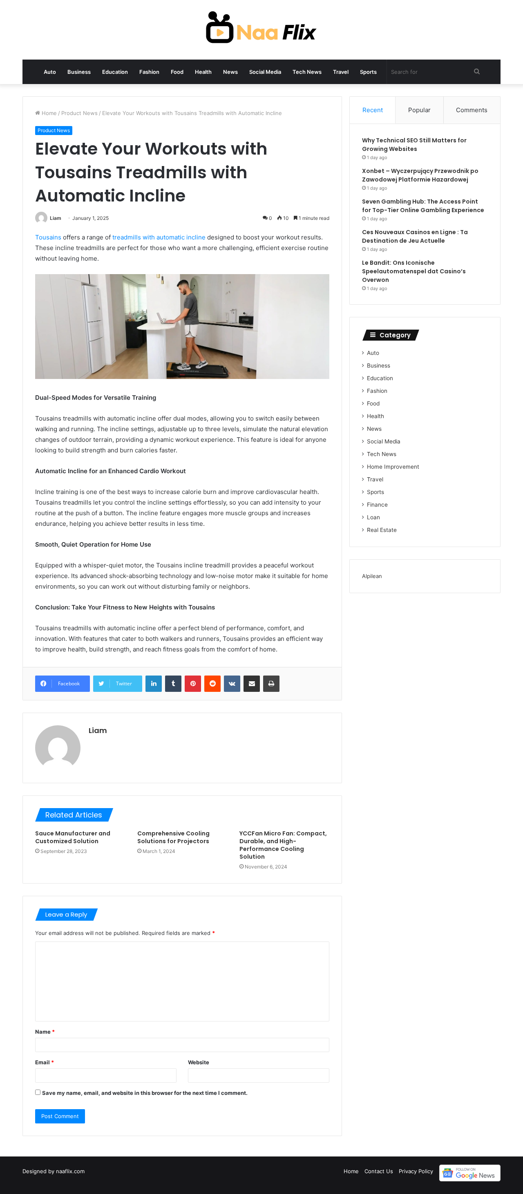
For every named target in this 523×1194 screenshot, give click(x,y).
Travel (341, 72)
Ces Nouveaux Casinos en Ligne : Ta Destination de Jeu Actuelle (415, 236)
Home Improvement (393, 466)
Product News (79, 113)
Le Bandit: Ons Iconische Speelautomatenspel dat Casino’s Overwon (414, 271)
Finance (377, 504)
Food (177, 72)
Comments (471, 110)
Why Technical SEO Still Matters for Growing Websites (414, 144)
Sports (368, 72)
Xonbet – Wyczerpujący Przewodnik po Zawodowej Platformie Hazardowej (420, 175)
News (230, 72)
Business (79, 72)
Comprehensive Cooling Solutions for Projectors (173, 837)
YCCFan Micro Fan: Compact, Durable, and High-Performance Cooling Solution (283, 845)
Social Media (265, 72)
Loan (373, 517)
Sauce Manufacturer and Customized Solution (72, 837)
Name (45, 1031)
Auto (50, 72)
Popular (419, 110)
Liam (55, 218)
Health (203, 72)
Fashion (149, 72)
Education (115, 72)
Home (48, 113)
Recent (372, 110)
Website (198, 1062)
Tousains (48, 237)
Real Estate (382, 530)
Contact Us (378, 1171)
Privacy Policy (416, 1171)
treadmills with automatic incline (159, 237)
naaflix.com (70, 1171)
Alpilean (372, 576)
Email (44, 1062)
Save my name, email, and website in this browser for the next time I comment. (145, 1093)
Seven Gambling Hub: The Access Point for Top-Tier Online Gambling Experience (423, 205)
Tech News (307, 72)
